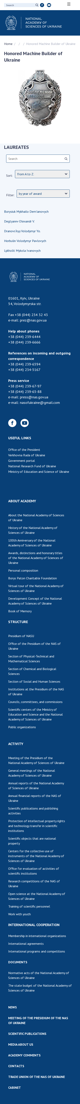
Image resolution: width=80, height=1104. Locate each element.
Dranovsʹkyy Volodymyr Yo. (22, 231)
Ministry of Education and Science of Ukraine (38, 472)
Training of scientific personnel (29, 906)
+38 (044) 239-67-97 (24, 386)
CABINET (14, 1087)
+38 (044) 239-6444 (24, 336)
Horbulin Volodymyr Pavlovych (25, 241)
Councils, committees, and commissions (35, 702)
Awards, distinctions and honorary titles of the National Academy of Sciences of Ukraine (35, 558)
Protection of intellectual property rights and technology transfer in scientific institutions (36, 826)
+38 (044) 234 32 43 (31, 314)
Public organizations (22, 727)
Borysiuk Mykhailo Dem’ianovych (26, 211)
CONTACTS (16, 1066)
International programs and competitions (36, 951)
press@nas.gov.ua (34, 397)
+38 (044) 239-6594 (24, 364)
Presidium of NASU (21, 636)
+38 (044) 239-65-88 (25, 391)
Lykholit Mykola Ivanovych (22, 250)
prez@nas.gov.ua (33, 320)
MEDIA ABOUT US (20, 1044)
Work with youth (19, 914)
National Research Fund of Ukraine (32, 466)
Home (8, 44)
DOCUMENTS (17, 962)
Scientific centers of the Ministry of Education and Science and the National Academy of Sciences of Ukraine (35, 714)
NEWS (12, 1007)
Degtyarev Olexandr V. (19, 221)
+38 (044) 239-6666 (24, 342)
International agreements (26, 944)
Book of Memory (20, 611)
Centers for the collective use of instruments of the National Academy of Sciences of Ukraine (36, 856)
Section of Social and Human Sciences (34, 681)
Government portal (21, 461)
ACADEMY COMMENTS (24, 1055)
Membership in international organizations (37, 936)
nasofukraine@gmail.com (40, 402)
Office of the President (24, 450)
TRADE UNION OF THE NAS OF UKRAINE (36, 1077)
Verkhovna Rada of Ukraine (26, 455)
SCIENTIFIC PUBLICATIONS (27, 1034)
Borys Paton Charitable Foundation (32, 578)
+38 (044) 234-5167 (24, 369)
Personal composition (23, 570)
